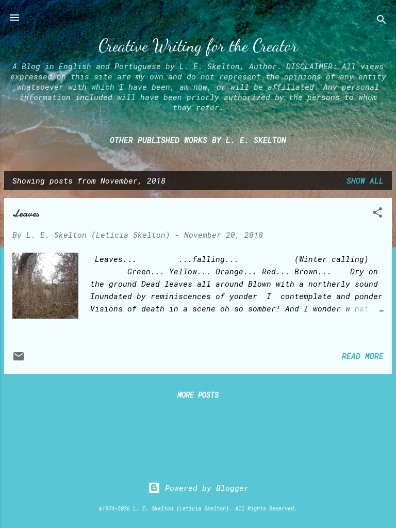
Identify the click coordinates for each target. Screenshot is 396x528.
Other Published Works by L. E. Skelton (198, 140)
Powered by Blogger (204, 488)
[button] (377, 214)
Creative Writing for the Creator (198, 46)
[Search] (381, 21)
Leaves (25, 213)
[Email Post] (18, 359)
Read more (363, 356)
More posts (198, 395)
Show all (365, 180)
